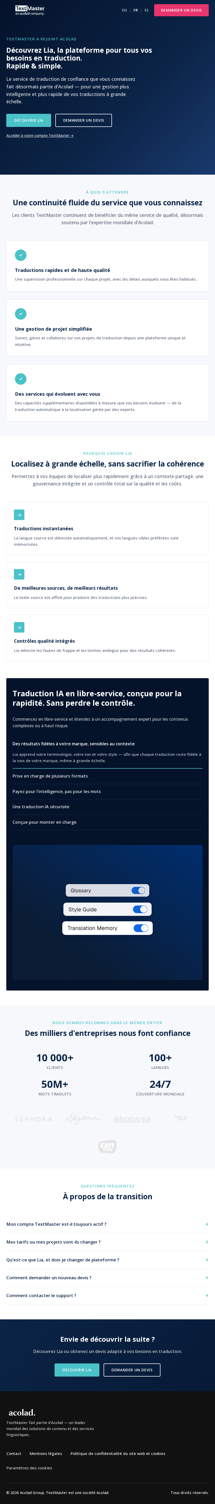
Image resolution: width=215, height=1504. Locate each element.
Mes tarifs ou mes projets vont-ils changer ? (53, 1242)
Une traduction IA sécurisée (41, 807)
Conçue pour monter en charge (45, 822)
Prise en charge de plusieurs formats (50, 776)
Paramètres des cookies (29, 1467)
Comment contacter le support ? (41, 1295)
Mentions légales (46, 1453)
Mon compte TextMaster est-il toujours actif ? (56, 1224)
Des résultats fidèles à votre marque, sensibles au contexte (74, 744)
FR (135, 10)
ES (146, 10)
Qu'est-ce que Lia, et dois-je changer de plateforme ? (62, 1260)
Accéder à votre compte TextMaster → (40, 135)
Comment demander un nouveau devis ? (49, 1278)
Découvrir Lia (28, 120)
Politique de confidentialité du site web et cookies (118, 1453)
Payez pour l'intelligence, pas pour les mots (57, 791)
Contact (13, 1453)
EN (124, 10)
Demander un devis (181, 10)
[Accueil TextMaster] (29, 10)
